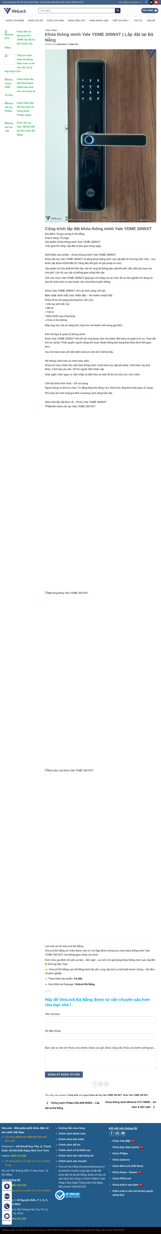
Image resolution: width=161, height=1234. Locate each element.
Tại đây (78, 978)
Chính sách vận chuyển (72, 1161)
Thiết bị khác (120, 20)
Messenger (7, 1220)
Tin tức (138, 20)
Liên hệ (151, 20)
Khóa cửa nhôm (15, 20)
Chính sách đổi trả (69, 1144)
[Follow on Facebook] (146, 2)
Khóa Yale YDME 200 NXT (135, 1095)
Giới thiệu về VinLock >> (130, 2)
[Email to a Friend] (106, 1084)
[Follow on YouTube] (156, 2)
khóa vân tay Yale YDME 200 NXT (106, 1095)
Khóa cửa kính (55, 20)
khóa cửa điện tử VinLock (31, 1137)
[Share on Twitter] (100, 1084)
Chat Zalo (7, 1200)
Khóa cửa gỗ (35, 20)
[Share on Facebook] (94, 1084)
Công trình (51, 30)
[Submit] (117, 10)
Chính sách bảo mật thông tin (76, 1155)
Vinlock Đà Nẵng (85, 984)
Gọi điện (7, 1210)
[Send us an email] (151, 2)
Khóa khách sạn (98, 20)
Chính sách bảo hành (71, 1139)
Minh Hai (73, 44)
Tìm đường (7, 1190)
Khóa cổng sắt (76, 20)
